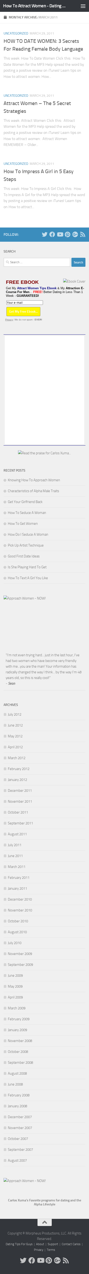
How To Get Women (23, 523)
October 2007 (18, 1139)
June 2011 (15, 856)
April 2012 (15, 747)
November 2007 (20, 1128)
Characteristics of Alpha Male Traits (33, 491)
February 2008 (18, 1095)
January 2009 (17, 1030)
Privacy (9, 319)
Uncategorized (16, 33)
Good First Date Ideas (24, 556)
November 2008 (20, 1041)
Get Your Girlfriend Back (25, 502)
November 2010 (20, 910)
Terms (51, 1250)
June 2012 (15, 725)
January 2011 (17, 888)
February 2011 (18, 878)
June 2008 (15, 1084)
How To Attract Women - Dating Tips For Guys (35, 6)
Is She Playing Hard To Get (27, 567)
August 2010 (17, 932)
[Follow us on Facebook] (52, 234)
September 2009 (20, 965)
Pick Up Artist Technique (26, 545)
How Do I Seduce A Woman (28, 534)
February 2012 (18, 769)
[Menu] (83, 6)
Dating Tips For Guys (19, 1244)
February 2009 (18, 1019)
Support (53, 1244)
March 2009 (16, 1008)
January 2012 (17, 780)
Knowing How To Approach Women (34, 480)
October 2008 (18, 1052)
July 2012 (14, 714)
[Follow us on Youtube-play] (60, 234)
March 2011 (16, 867)
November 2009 (20, 954)
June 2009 (15, 975)
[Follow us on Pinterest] (67, 234)
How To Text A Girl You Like (28, 578)
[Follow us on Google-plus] (75, 234)
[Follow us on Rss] (82, 234)
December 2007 (20, 1117)
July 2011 (14, 845)
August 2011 (17, 834)
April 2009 (15, 997)
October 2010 (18, 921)
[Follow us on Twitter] (44, 234)
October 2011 (18, 812)
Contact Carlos (71, 1244)
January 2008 (17, 1106)
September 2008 (20, 1062)
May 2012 (15, 736)
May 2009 (15, 986)
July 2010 (14, 943)
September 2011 (20, 823)
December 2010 (20, 899)
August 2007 (17, 1160)
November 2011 (20, 801)
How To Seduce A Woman (27, 513)
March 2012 (16, 758)
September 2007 (20, 1149)
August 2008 (17, 1073)
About (40, 1244)
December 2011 (20, 790)
